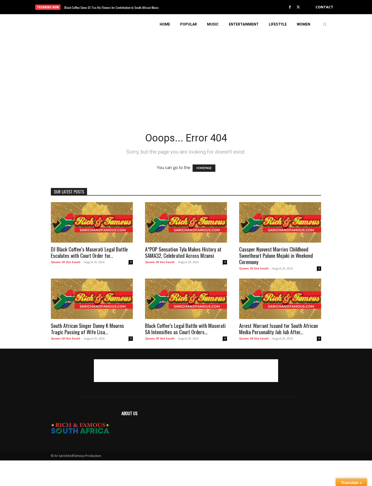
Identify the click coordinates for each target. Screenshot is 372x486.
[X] (298, 7)
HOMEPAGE (204, 168)
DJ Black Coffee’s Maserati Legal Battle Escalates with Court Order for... (89, 252)
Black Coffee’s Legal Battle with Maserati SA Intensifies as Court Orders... (185, 329)
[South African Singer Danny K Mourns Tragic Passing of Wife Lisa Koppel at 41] (92, 299)
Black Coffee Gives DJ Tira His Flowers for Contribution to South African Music (111, 7)
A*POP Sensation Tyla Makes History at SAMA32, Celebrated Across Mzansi (183, 252)
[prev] (195, 7)
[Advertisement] (186, 69)
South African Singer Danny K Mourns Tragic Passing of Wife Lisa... (87, 329)
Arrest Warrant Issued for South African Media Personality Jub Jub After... (278, 329)
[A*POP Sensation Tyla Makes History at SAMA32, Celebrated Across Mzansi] (186, 222)
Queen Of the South (65, 262)
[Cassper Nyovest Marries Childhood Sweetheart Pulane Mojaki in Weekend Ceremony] (280, 222)
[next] (203, 7)
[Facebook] (290, 7)
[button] (324, 24)
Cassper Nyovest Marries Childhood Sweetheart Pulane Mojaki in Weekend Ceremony (276, 255)
